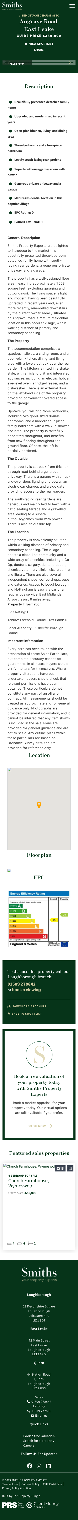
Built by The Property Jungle (21, 1496)
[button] (69, 62)
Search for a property (38, 1440)
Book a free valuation (39, 1436)
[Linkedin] (48, 1465)
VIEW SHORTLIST (40, 43)
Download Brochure (29, 1006)
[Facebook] (29, 1465)
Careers (29, 1445)
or (24, 989)
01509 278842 (21, 984)
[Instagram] (39, 1465)
